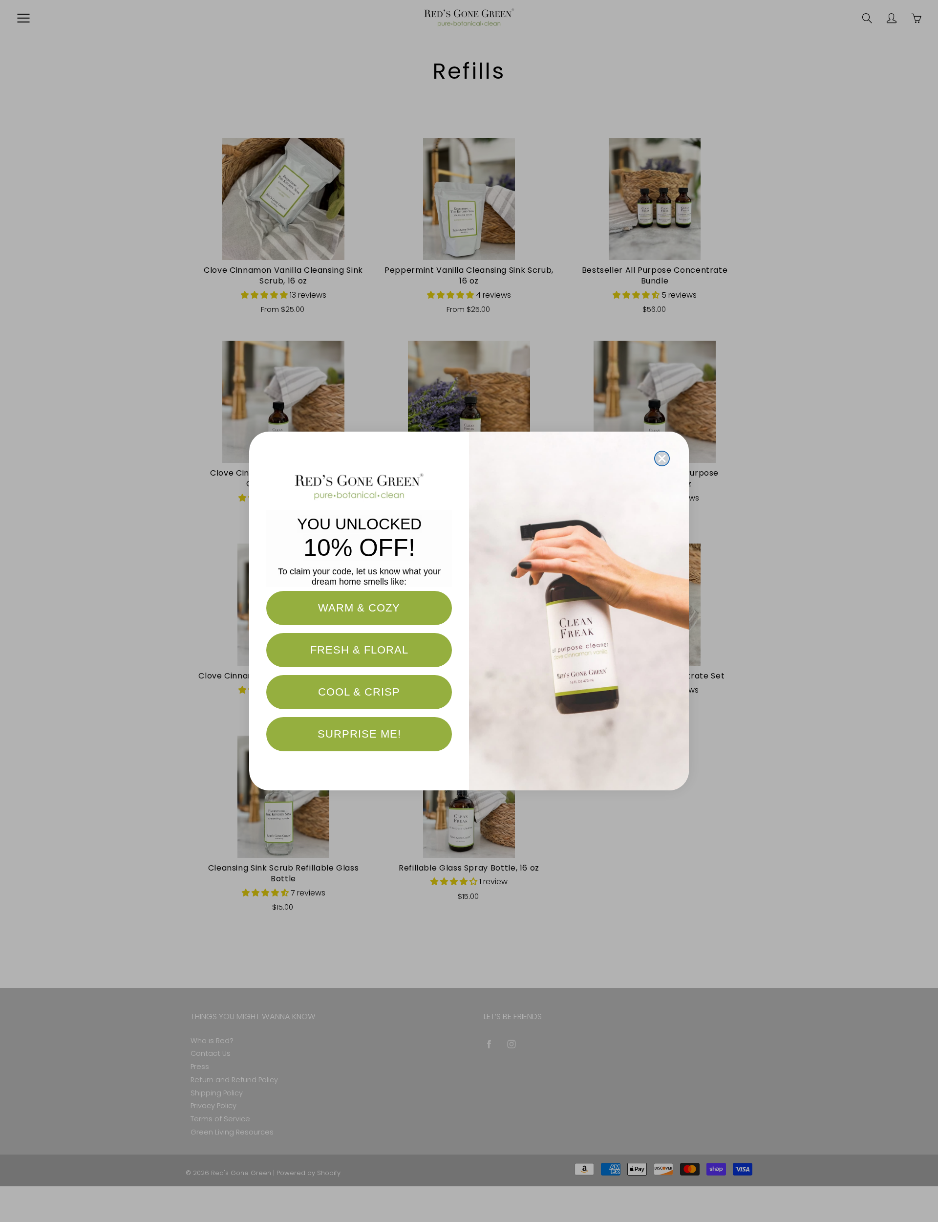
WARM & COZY (359, 608)
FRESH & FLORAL (359, 650)
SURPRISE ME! (359, 734)
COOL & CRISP (359, 692)
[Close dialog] (662, 458)
